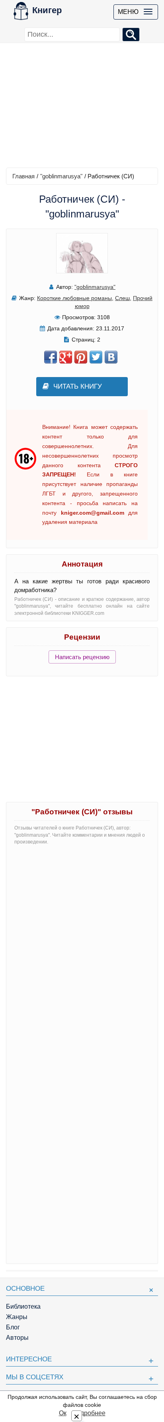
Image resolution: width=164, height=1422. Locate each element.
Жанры (16, 1316)
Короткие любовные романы (74, 298)
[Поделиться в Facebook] (50, 357)
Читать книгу (77, 386)
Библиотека (23, 1306)
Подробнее (88, 1413)
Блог (13, 1327)
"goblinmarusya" (61, 176)
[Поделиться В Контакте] (111, 357)
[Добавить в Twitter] (96, 357)
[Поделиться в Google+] (65, 357)
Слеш (122, 298)
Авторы (17, 1337)
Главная (23, 176)
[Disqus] (82, 951)
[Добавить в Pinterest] (80, 357)
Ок (62, 1413)
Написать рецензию (82, 657)
